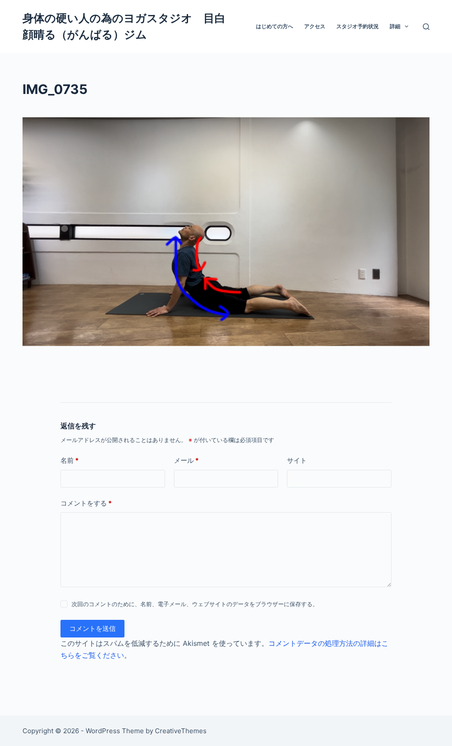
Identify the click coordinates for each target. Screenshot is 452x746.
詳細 (395, 26)
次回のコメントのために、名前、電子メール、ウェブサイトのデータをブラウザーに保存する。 (195, 603)
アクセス (314, 26)
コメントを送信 (92, 628)
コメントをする (86, 503)
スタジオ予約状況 (357, 26)
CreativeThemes (181, 731)
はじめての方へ (274, 26)
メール (186, 460)
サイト (297, 460)
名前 (69, 460)
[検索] (426, 26)
